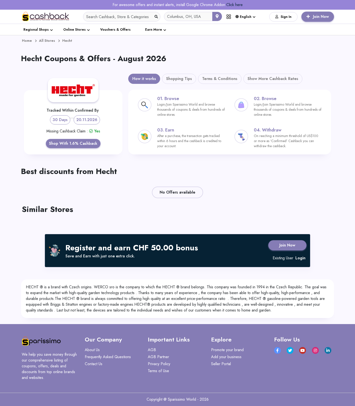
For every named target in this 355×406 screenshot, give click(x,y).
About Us (92, 350)
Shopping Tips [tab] (179, 78)
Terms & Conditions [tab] (219, 78)
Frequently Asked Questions (108, 357)
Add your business (226, 357)
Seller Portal (221, 364)
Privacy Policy (159, 364)
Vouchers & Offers (115, 29)
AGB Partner (158, 357)
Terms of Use (158, 371)
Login (300, 258)
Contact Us (93, 364)
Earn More (153, 29)
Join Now (287, 245)
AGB (152, 350)
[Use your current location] (217, 16)
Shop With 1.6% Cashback (73, 143)
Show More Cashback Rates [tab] (273, 78)
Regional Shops (36, 29)
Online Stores (74, 29)
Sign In (286, 16)
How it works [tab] (144, 78)
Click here (234, 4)
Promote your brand (227, 350)
